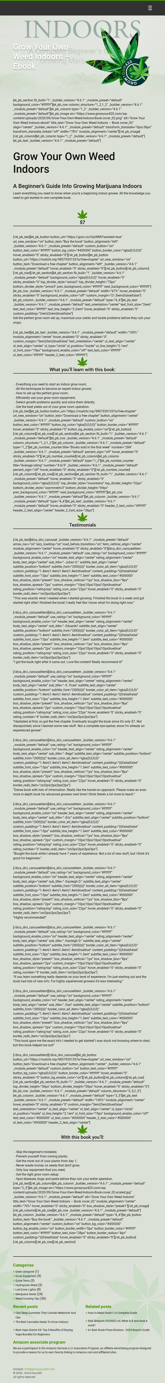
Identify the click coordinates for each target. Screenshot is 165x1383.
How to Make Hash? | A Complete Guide (112, 1312)
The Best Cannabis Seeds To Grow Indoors (41, 1321)
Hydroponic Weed (26, 1285)
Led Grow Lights (25, 1289)
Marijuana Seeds (25, 1294)
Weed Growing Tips (27, 1298)
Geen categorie (24, 1271)
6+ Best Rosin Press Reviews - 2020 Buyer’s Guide (119, 1330)
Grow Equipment (25, 1276)
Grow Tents (22, 1280)
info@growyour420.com (39, 1369)
